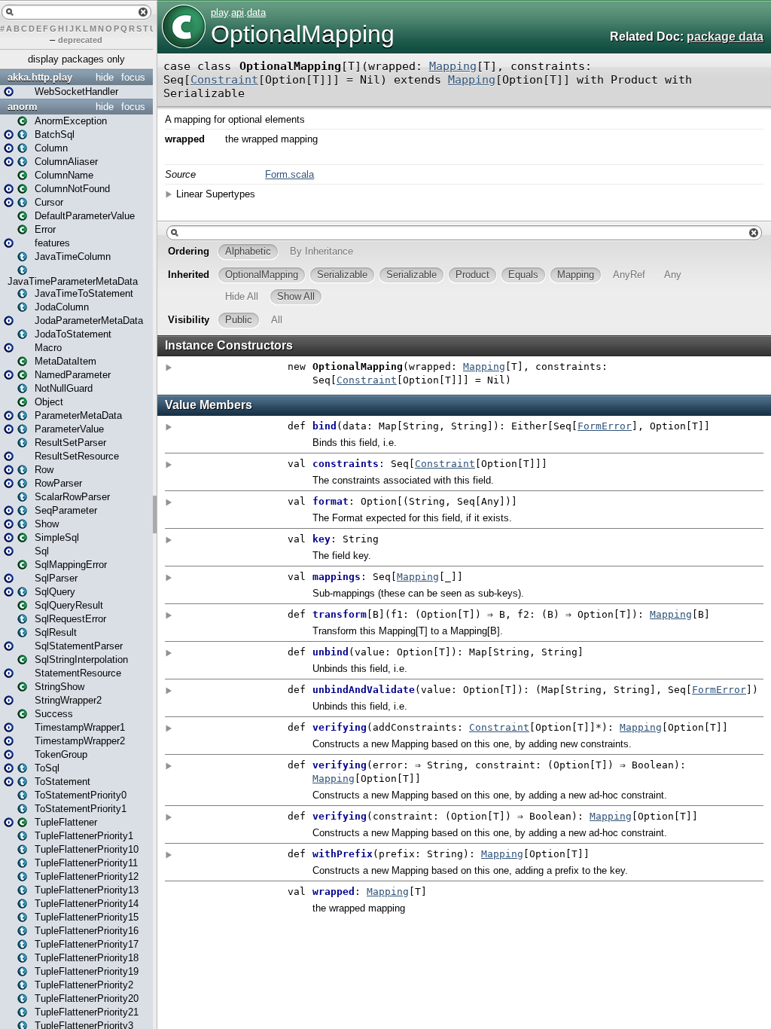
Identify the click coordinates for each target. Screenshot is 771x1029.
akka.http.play (40, 77)
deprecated (80, 39)
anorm (23, 106)
